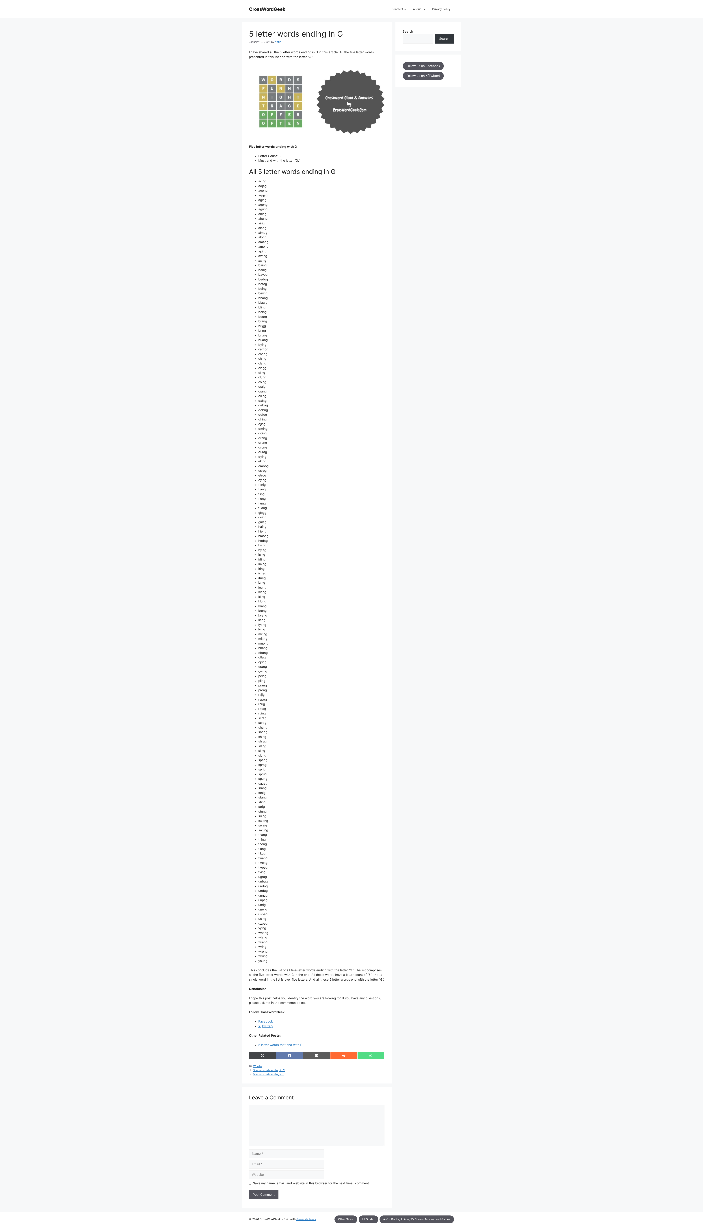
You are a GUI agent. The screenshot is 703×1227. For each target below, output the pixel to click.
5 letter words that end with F (280, 1045)
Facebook (265, 1021)
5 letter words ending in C (269, 1070)
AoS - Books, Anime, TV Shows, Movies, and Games (416, 1219)
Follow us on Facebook (423, 66)
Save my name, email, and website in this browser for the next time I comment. (311, 1183)
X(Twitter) (265, 1026)
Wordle (257, 1066)
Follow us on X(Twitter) (423, 76)
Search (408, 31)
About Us (419, 9)
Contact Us (398, 9)
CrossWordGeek (267, 9)
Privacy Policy (441, 9)
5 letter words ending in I (268, 1074)
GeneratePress (306, 1219)
